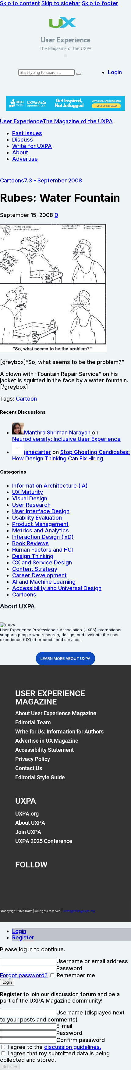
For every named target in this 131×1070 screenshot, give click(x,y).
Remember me (75, 975)
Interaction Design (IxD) (43, 537)
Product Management (40, 524)
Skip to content (20, 3)
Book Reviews (30, 543)
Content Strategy (34, 569)
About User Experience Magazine (55, 713)
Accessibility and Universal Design (56, 588)
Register (23, 937)
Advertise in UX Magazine (46, 740)
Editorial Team (33, 722)
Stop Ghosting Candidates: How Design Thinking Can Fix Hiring (71, 455)
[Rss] (99, 881)
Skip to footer (100, 3)
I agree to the (53, 1047)
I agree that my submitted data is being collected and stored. (55, 1056)
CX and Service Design (42, 562)
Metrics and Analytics (40, 530)
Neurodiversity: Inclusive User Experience (66, 439)
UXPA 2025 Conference (43, 841)
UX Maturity (27, 492)
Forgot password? (24, 975)
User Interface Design (40, 511)
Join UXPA (28, 832)
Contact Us (28, 768)
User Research (31, 505)
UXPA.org (27, 813)
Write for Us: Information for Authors (59, 731)
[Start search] (78, 74)
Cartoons (12, 180)
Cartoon (26, 398)
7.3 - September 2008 (53, 180)
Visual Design (29, 498)
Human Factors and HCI (42, 549)
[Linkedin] (74, 881)
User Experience (65, 40)
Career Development (39, 575)
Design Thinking (32, 556)
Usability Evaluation (37, 517)
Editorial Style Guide (40, 777)
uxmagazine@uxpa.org (79, 911)
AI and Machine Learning (44, 581)
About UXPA (30, 823)
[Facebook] (22, 881)
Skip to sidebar (60, 3)
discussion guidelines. (72, 1047)
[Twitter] (48, 881)
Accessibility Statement (44, 750)
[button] (65, 55)
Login (19, 931)
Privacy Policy (32, 759)
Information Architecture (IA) (50, 485)
